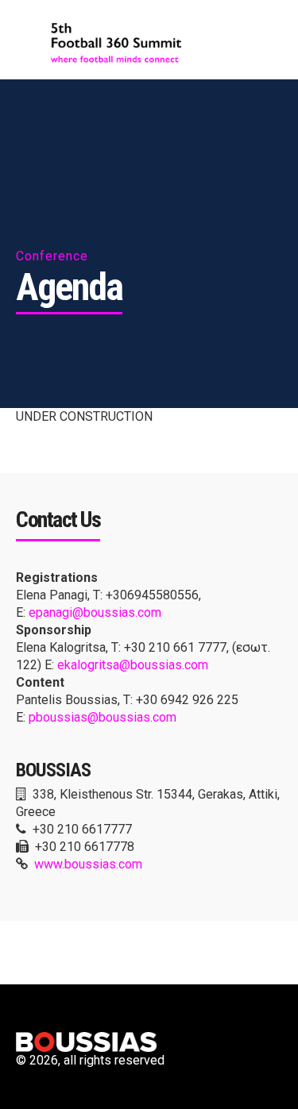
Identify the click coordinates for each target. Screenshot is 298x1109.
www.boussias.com (88, 864)
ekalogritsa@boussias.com (132, 664)
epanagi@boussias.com (95, 612)
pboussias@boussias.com (102, 717)
